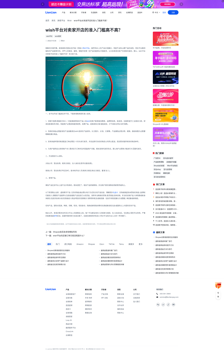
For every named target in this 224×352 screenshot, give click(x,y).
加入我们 (136, 301)
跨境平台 (61, 20)
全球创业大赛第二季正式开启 (163, 86)
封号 (55, 216)
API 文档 (104, 298)
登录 (164, 12)
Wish (69, 20)
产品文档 (104, 294)
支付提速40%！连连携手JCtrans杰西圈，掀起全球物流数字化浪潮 (165, 209)
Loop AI (69, 320)
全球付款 (69, 298)
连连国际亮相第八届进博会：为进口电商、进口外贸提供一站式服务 (165, 217)
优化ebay (157, 169)
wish (88, 121)
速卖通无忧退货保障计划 (56, 264)
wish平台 (49, 36)
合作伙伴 (120, 305)
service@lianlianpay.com (169, 297)
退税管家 (69, 316)
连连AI (139, 12)
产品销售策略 (159, 162)
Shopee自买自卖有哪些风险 (65, 231)
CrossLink (69, 331)
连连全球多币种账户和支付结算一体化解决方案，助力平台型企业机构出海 (165, 197)
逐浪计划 (120, 298)
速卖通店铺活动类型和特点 (111, 257)
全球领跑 (69, 312)
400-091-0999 (165, 293)
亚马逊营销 (168, 169)
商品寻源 (69, 324)
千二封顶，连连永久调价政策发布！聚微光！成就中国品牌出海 (165, 221)
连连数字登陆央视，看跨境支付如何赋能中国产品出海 (165, 225)
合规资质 (136, 298)
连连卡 (68, 309)
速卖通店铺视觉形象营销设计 (111, 261)
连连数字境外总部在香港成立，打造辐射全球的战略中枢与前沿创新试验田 (165, 205)
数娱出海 (88, 312)
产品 (63, 12)
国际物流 (88, 309)
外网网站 (157, 173)
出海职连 (129, 12)
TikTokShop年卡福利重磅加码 (164, 67)
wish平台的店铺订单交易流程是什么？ (69, 235)
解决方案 (73, 12)
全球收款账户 (71, 294)
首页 (51, 12)
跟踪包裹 (166, 173)
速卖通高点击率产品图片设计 (58, 261)
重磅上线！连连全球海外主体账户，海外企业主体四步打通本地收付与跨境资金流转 (165, 193)
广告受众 (157, 158)
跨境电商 (88, 294)
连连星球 (69, 305)
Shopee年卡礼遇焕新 (161, 124)
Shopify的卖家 (159, 165)
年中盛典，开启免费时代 (162, 48)
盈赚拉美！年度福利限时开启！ (164, 105)
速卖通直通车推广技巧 (109, 250)
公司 (111, 12)
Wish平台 (86, 48)
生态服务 (94, 12)
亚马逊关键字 (168, 158)
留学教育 (88, 301)
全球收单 (69, 301)
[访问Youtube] (173, 304)
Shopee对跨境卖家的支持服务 (58, 250)
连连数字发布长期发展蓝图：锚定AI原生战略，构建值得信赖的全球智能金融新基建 (165, 189)
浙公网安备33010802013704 (95, 349)
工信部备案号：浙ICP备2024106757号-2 (71, 349)
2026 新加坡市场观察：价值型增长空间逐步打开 (165, 213)
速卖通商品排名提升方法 (56, 254)
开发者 (83, 12)
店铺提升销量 (171, 162)
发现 (103, 12)
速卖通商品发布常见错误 (56, 257)
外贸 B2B (88, 298)
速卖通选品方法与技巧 (109, 254)
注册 (173, 12)
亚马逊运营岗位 (159, 177)
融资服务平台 (71, 327)
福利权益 (120, 309)
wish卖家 (58, 36)
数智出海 (120, 294)
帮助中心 (120, 312)
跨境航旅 (88, 305)
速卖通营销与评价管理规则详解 (112, 264)
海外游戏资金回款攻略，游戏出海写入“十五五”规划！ (165, 201)
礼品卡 (115, 192)
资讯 (119, 12)
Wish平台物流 (172, 165)
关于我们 (136, 294)
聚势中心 (120, 301)
